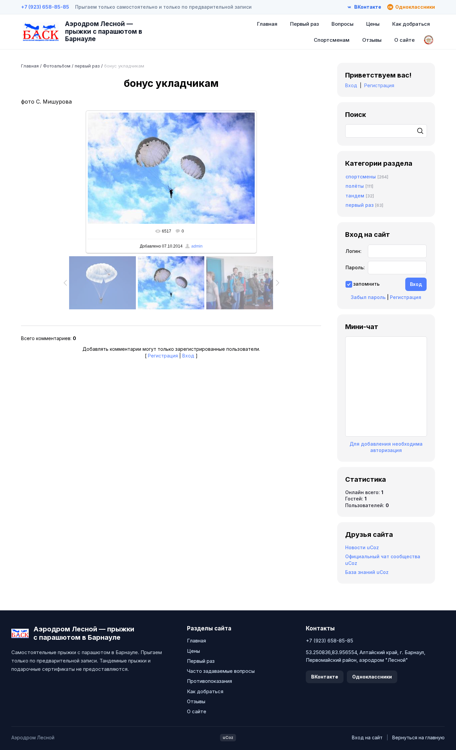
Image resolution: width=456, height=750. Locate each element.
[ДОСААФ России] (428, 39)
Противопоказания (209, 681)
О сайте (404, 40)
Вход (188, 355)
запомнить (366, 284)
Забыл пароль (368, 297)
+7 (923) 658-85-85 (45, 7)
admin (197, 246)
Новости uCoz (362, 547)
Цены (373, 24)
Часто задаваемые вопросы (221, 671)
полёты (355, 186)
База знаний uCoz (367, 572)
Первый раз (304, 24)
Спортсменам (332, 40)
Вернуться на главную (418, 737)
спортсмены (361, 176)
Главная (267, 24)
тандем (355, 195)
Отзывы (372, 40)
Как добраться (411, 24)
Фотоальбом (56, 65)
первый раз (87, 65)
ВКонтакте (324, 677)
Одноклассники (372, 677)
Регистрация (163, 355)
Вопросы (342, 24)
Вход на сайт (367, 737)
